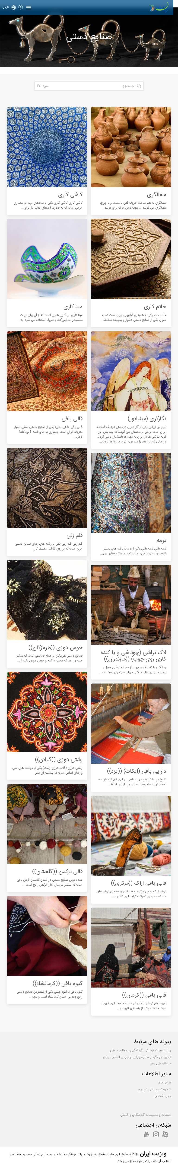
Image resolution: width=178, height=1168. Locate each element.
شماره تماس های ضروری (154, 1089)
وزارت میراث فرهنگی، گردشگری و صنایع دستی (140, 1050)
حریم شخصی (162, 1096)
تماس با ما (164, 1083)
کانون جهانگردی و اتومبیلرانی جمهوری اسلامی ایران (137, 1057)
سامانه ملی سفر (160, 1064)
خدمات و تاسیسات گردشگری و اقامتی (145, 1115)
